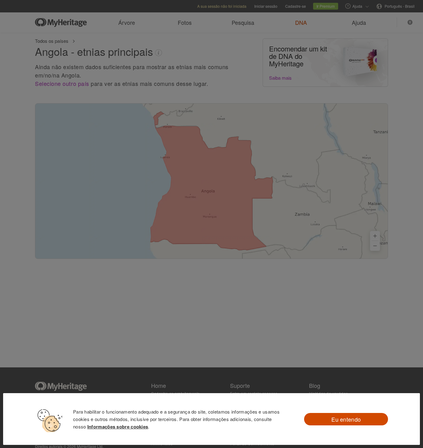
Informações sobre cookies (117, 426)
